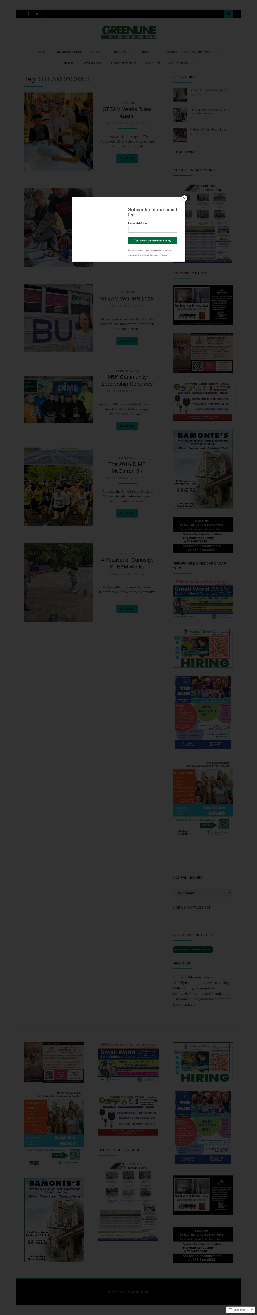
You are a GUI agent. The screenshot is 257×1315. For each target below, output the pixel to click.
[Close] (184, 198)
